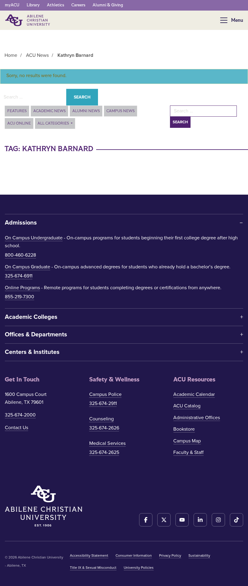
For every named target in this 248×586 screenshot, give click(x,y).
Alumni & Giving (108, 5)
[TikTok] (236, 519)
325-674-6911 (18, 276)
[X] (164, 519)
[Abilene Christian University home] (28, 20)
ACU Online (19, 123)
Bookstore (184, 429)
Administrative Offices (196, 418)
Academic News (49, 110)
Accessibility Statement (89, 555)
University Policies (139, 567)
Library (33, 5)
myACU (12, 5)
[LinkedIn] (200, 519)
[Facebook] (145, 519)
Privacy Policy (170, 555)
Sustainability (199, 555)
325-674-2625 (104, 452)
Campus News (120, 110)
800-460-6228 (20, 255)
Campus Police (105, 394)
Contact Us (16, 428)
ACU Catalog (187, 406)
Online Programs (22, 288)
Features (17, 110)
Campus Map (187, 441)
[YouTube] (182, 519)
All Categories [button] (54, 123)
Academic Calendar (194, 394)
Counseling (101, 419)
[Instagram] (218, 519)
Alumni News (86, 110)
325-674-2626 (104, 428)
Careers (78, 5)
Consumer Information (134, 555)
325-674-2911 (103, 403)
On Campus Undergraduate (34, 238)
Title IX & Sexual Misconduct (93, 567)
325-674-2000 (20, 415)
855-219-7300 (19, 297)
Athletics (55, 5)
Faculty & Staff (188, 452)
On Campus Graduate (27, 267)
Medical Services (107, 443)
